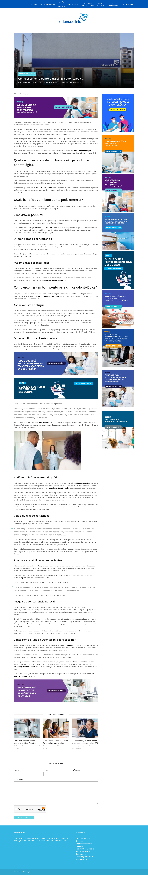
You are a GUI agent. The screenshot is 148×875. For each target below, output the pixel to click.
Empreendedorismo (47, 4)
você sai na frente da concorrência (47, 296)
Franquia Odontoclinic (37, 82)
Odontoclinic (73, 4)
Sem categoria (81, 859)
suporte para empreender (30, 578)
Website (76, 770)
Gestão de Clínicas (61, 4)
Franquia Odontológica (88, 4)
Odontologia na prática (85, 856)
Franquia (33, 4)
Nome (17, 770)
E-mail (46, 770)
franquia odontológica (81, 483)
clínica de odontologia (82, 151)
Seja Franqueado (113, 4)
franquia (69, 645)
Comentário (19, 779)
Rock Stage (26, 872)
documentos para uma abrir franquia (34, 422)
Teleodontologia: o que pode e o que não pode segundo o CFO (85, 741)
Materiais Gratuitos (101, 4)
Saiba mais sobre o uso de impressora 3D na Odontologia (26, 741)
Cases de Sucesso (83, 838)
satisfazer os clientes (43, 228)
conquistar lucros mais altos (54, 280)
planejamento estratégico (59, 488)
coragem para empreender (24, 667)
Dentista (79, 841)
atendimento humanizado (46, 188)
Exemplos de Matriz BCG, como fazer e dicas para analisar (55, 741)
